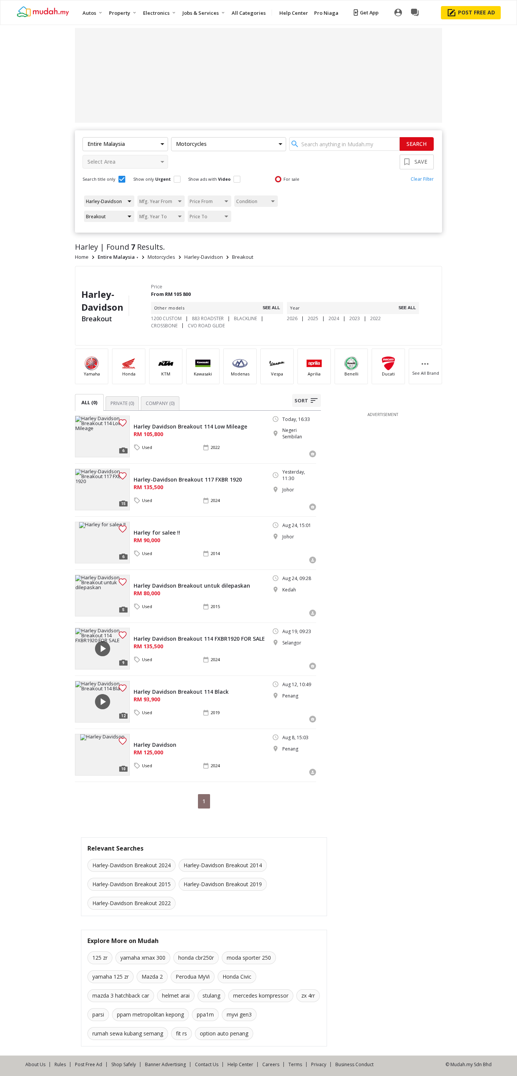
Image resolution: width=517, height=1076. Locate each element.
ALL (89, 402)
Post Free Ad (88, 1064)
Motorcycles (161, 256)
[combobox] (344, 144)
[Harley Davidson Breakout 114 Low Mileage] (102, 436)
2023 (354, 318)
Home (82, 256)
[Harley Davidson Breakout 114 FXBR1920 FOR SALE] (102, 648)
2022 (375, 318)
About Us (35, 1064)
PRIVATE (122, 403)
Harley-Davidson (203, 256)
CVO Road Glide (206, 325)
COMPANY (160, 403)
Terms (295, 1064)
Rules (60, 1064)
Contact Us (206, 1064)
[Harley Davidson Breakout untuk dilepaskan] (102, 595)
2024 (334, 318)
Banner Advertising (165, 1064)
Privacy (318, 1064)
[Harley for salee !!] (102, 542)
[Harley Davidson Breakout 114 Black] (102, 701)
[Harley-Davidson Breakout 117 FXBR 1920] (102, 489)
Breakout (242, 256)
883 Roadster (208, 318)
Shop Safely (123, 1064)
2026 (292, 318)
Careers (270, 1064)
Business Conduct (354, 1064)
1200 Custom (166, 318)
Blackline (245, 318)
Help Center (240, 1064)
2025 (313, 318)
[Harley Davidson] (102, 754)
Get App (369, 12)
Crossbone (164, 325)
